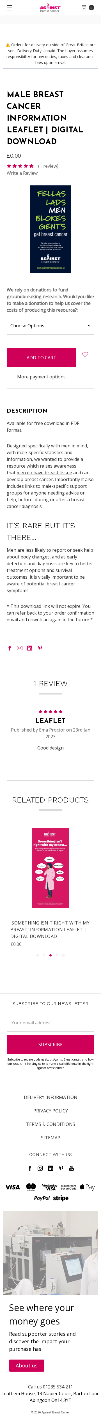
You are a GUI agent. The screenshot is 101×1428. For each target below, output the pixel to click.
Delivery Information (50, 1097)
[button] (26, 1366)
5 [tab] (63, 955)
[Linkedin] (30, 648)
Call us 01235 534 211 (50, 1387)
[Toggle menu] (7, 7)
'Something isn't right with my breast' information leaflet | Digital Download (50, 929)
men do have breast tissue (44, 473)
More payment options (41, 377)
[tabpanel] (50, 887)
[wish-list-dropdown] (85, 354)
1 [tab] (37, 955)
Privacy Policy (50, 1111)
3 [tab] (50, 955)
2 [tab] (44, 955)
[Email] (19, 648)
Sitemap (50, 1138)
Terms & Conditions (50, 1124)
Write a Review (22, 173)
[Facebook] (9, 648)
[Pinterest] (40, 648)
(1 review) (48, 166)
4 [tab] (57, 955)
